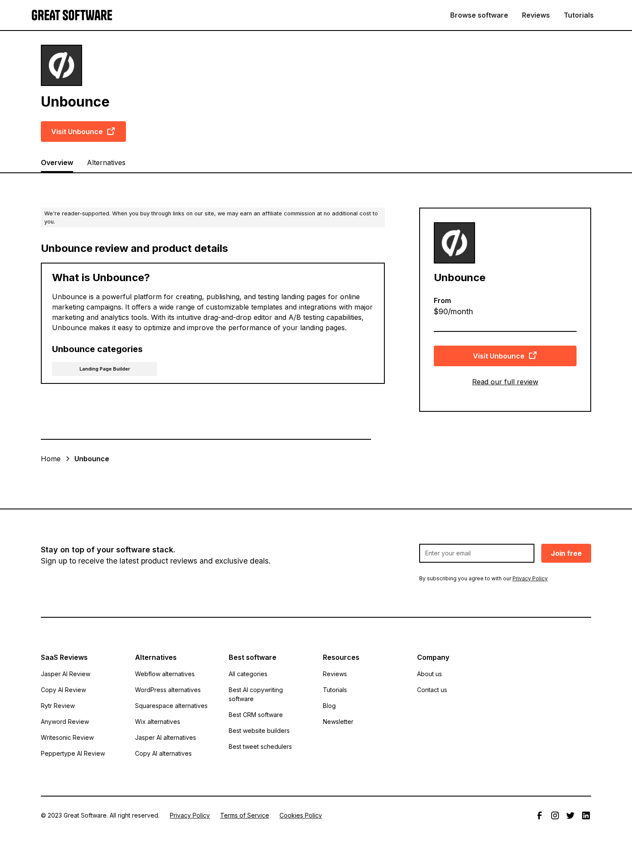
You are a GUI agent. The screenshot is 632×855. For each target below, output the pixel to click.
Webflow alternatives (165, 673)
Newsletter (338, 721)
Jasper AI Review (65, 673)
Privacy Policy (190, 815)
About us (429, 673)
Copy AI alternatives (163, 753)
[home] (72, 15)
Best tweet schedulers (260, 746)
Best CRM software (256, 714)
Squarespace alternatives (171, 705)
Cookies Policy (300, 815)
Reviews (536, 15)
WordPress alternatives (168, 689)
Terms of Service (244, 815)
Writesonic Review (67, 737)
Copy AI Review (63, 689)
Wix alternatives (157, 721)
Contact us (432, 689)
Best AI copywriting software (256, 694)
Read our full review (505, 381)
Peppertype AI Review (73, 753)
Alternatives (106, 162)
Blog (329, 705)
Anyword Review (65, 721)
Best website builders (259, 730)
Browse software (479, 15)
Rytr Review (58, 705)
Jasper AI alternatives (165, 737)
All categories (248, 673)
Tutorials (579, 15)
